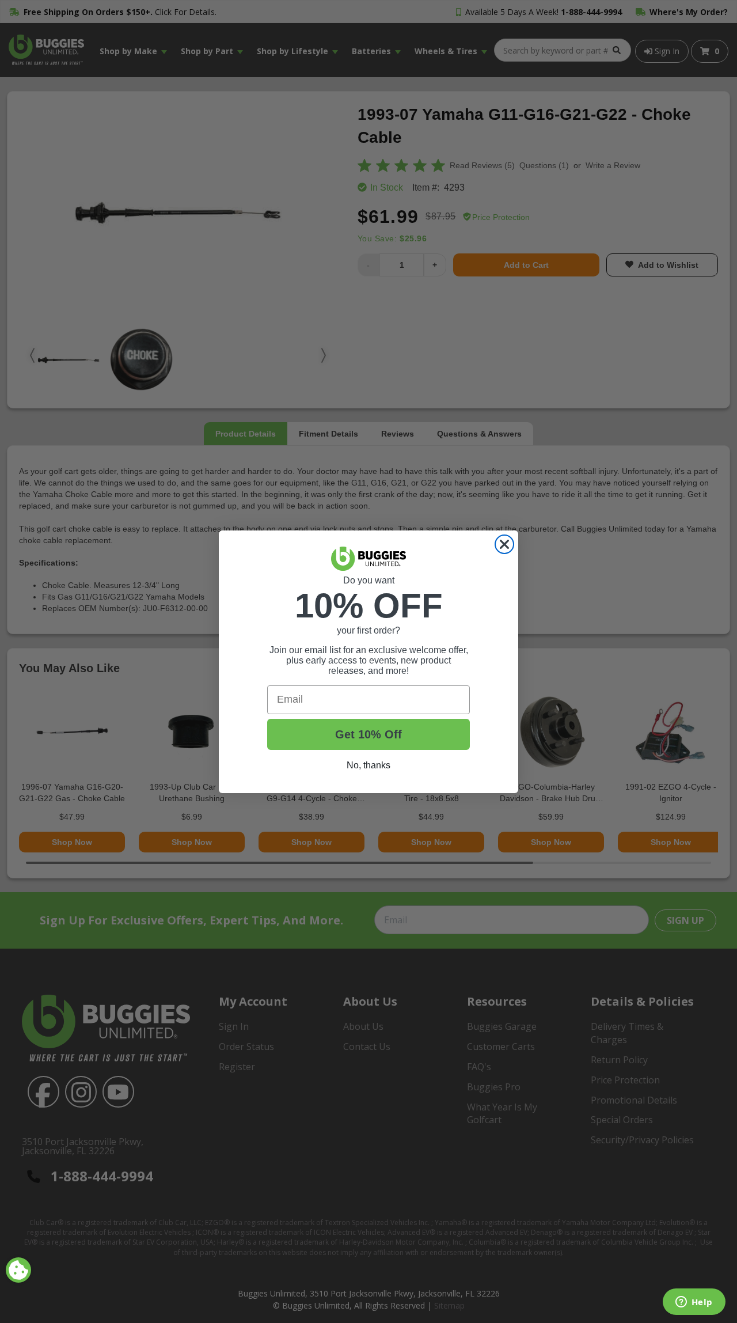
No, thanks (368, 765)
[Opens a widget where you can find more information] (693, 1302)
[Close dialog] (504, 544)
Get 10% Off (368, 734)
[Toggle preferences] (18, 1270)
